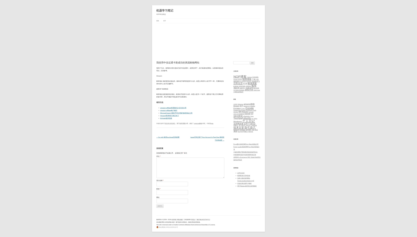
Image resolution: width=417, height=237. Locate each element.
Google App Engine (239, 110)
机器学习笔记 (164, 10)
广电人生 (255, 79)
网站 (157, 197)
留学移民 (248, 130)
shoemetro (246, 116)
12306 (235, 104)
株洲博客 (252, 83)
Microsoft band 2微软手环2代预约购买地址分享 (176, 113)
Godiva (243, 108)
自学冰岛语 (240, 173)
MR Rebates (243, 112)
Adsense (240, 104)
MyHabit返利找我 (166, 118)
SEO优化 (238, 116)
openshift (251, 112)
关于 (164, 21)
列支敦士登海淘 (237, 79)
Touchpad (238, 118)
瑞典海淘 (249, 88)
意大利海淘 (243, 81)
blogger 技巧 (238, 106)
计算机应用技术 (238, 92)
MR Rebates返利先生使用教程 (246, 186)
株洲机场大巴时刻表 (243, 175)
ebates (252, 106)
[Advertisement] (208, 39)
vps (252, 118)
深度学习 (242, 88)
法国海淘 (248, 86)
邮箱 (158, 189)
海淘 (253, 85)
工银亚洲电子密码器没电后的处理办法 (245, 152)
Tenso (252, 116)
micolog (235, 112)
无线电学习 (256, 81)
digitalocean (247, 106)
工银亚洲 (254, 125)
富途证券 (248, 125)
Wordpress (237, 122)
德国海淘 (236, 81)
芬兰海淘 (236, 90)
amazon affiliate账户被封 (168, 110)
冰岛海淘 (255, 77)
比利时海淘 (242, 86)
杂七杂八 (250, 127)
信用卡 (246, 124)
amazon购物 (198, 123)
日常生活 (238, 83)
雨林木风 (250, 131)
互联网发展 (238, 124)
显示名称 (159, 180)
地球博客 (246, 79)
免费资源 (252, 124)
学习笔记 (242, 125)
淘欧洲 (236, 88)
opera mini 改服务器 (238, 114)
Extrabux (237, 108)
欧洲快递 (235, 86)
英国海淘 (241, 90)
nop (212, 123)
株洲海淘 (236, 130)
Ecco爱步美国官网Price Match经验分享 (245, 144)
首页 (157, 21)
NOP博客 (182, 123)
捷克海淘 (248, 81)
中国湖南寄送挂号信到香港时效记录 (244, 155)
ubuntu (247, 118)
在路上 (235, 125)
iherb (254, 110)
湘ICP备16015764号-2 (203, 219)
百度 (253, 130)
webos (255, 118)
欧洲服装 (242, 130)
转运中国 (240, 131)
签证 (256, 130)
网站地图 (180, 219)
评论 (158, 156)
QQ (252, 114)
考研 (235, 131)
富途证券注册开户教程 (244, 183)
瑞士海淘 (256, 88)
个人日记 (248, 121)
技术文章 (238, 127)
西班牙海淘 (257, 90)
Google (249, 108)
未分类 (245, 84)
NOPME (174, 219)
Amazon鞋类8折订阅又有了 (169, 116)
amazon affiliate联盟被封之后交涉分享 (173, 108)
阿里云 (245, 131)
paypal (247, 114)
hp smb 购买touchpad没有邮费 (167, 137)
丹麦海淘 (249, 77)
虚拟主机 (249, 90)
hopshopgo (249, 110)
